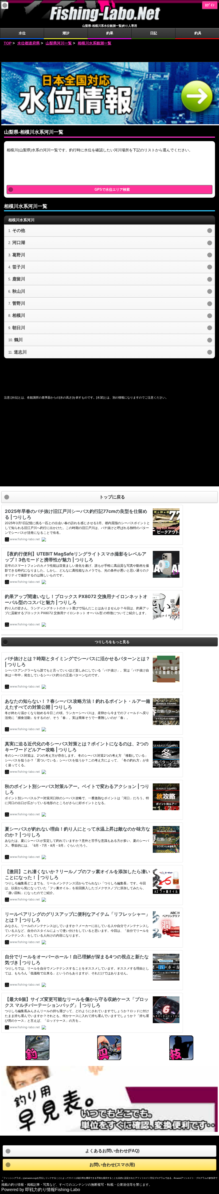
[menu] (4, 5)
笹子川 (18, 267)
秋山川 (18, 291)
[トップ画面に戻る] (109, 21)
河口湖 (18, 242)
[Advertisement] (109, 54)
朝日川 (18, 327)
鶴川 (18, 339)
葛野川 (18, 255)
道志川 (20, 352)
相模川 (18, 315)
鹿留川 (18, 279)
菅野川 (18, 303)
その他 (18, 230)
